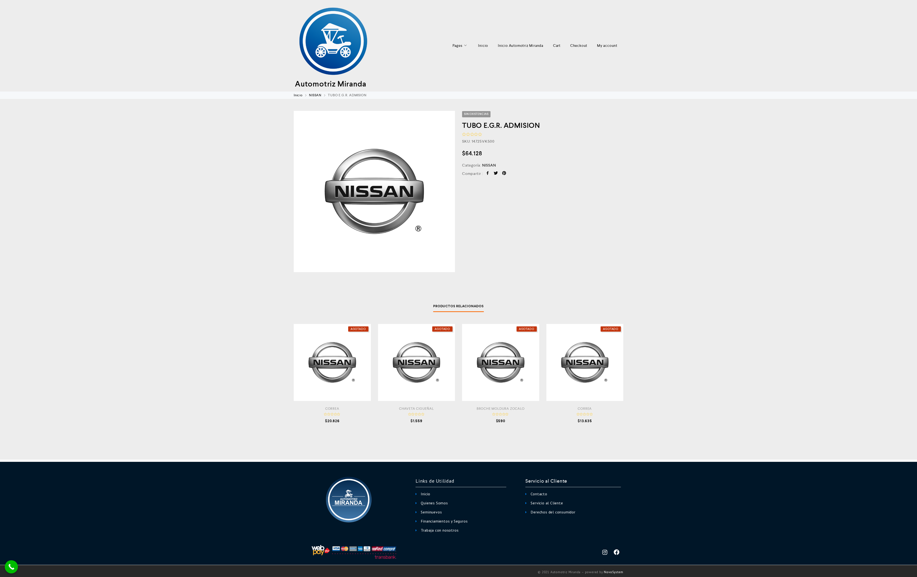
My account (607, 45)
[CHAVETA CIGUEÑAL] (416, 362)
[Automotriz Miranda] (333, 42)
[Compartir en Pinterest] (504, 173)
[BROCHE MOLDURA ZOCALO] (500, 362)
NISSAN (315, 95)
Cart (556, 45)
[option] (374, 191)
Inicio (483, 45)
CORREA (332, 408)
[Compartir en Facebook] (487, 173)
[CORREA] (332, 362)
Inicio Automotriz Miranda (520, 45)
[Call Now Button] (11, 566)
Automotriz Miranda (330, 84)
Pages (458, 45)
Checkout (578, 45)
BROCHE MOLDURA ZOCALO (501, 408)
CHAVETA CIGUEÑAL (416, 408)
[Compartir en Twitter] (495, 173)
